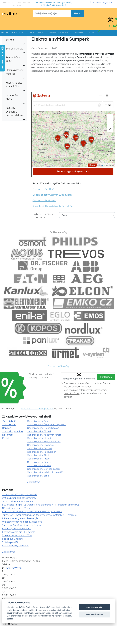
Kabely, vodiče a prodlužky (82, 33)
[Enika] (29, 315)
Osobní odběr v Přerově (39, 462)
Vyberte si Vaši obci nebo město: (44, 216)
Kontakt (26, 2)
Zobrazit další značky (58, 366)
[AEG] (87, 278)
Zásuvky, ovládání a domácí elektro (14, 111)
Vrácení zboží (9, 421)
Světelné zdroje (17, 33)
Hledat (77, 13)
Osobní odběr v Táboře (39, 465)
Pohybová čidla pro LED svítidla (18, 532)
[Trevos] (76, 254)
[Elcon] (82, 291)
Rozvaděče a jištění (35, 33)
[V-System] (95, 352)
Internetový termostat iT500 (17, 535)
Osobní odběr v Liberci (44, 200)
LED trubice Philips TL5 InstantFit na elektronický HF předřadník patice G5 (40, 504)
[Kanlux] (26, 291)
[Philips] (75, 241)
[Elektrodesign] (26, 303)
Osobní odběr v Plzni (38, 455)
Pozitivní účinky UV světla (15, 545)
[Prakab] (80, 340)
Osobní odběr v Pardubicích (41, 451)
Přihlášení (96, 2)
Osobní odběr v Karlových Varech (44, 434)
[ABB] (85, 266)
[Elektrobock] (59, 278)
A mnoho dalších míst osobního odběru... (54, 206)
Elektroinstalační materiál (57, 33)
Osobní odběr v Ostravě (39, 448)
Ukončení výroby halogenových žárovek (22, 521)
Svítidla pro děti (10, 542)
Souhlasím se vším (94, 607)
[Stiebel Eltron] (28, 352)
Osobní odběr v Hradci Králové (43, 427)
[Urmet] (65, 352)
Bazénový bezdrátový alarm (16, 528)
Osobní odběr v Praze (38, 458)
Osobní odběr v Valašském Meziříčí (45, 472)
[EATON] (30, 278)
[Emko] (83, 303)
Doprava (6, 2)
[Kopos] (38, 328)
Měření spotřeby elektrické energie (20, 518)
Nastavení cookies (94, 614)
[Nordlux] (84, 328)
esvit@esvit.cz (46, 408)
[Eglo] (60, 315)
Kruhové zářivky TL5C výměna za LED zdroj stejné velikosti (32, 511)
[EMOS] (89, 315)
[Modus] (27, 254)
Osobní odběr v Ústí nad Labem (43, 468)
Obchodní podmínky (17, 3)
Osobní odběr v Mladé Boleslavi (43, 441)
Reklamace (8, 434)
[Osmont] (33, 241)
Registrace (107, 2)
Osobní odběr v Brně (43, 189)
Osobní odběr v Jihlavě (39, 431)
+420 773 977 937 (30, 408)
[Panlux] (41, 340)
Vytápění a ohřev (12, 97)
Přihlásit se (106, 376)
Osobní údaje (9, 424)
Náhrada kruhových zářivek (16, 508)
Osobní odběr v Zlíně (38, 475)
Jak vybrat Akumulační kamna (17, 501)
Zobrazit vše (33, 481)
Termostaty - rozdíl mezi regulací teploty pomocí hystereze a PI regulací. (39, 514)
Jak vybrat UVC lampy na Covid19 (19, 494)
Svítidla (4, 33)
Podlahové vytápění (12, 538)
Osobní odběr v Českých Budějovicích (52, 194)
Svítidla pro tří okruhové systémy (19, 497)
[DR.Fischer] (43, 266)
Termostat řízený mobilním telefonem (21, 525)
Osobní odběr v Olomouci (40, 445)
